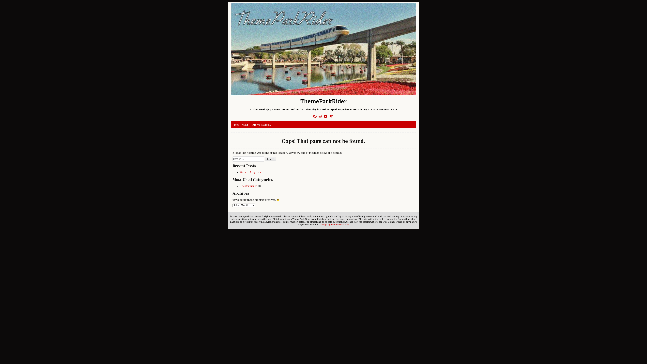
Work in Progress (250, 172)
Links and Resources (261, 124)
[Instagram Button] (320, 116)
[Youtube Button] (326, 116)
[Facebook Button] (315, 116)
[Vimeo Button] (331, 116)
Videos (245, 124)
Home (236, 124)
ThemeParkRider (323, 101)
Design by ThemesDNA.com (334, 224)
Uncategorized (248, 186)
